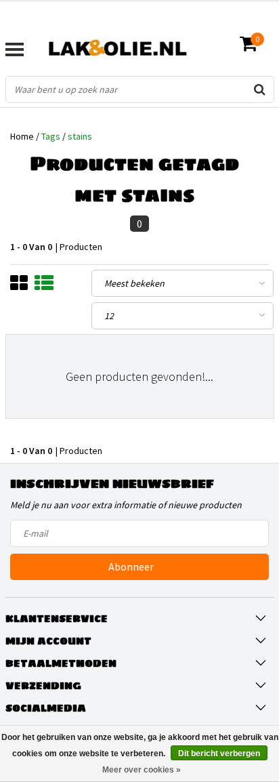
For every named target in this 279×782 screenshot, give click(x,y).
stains (80, 136)
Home (22, 136)
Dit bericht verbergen (219, 753)
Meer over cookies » (141, 770)
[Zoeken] (260, 89)
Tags (50, 136)
